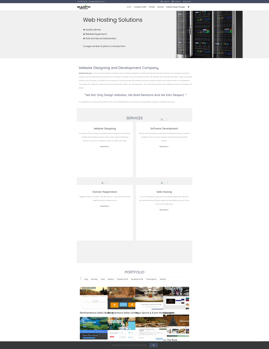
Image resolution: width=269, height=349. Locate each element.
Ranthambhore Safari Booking (93, 292)
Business (94, 279)
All (80, 279)
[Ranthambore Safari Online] (123, 298)
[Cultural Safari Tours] (95, 328)
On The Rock (176, 321)
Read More (104, 146)
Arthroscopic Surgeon (121, 324)
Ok (154, 345)
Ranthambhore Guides (149, 324)
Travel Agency (151, 279)
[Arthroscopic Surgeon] (123, 328)
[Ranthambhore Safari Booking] (95, 298)
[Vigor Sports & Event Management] (151, 298)
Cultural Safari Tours (93, 324)
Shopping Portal (137, 279)
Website (163, 279)
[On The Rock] (179, 325)
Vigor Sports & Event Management (149, 292)
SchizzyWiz (176, 294)
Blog (86, 279)
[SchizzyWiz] (179, 298)
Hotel (103, 279)
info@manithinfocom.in (97, 2)
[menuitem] (80, 279)
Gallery (98, 292)
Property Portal (122, 279)
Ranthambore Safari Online (121, 292)
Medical (111, 279)
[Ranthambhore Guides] (151, 328)
